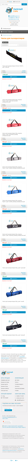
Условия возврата (19, 384)
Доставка (17, 380)
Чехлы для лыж (4, 390)
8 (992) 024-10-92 (14, 19)
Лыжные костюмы (5, 382)
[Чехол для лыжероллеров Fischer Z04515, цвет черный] (14, 56)
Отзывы (16, 390)
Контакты (17, 386)
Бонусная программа (19, 388)
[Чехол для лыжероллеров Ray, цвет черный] (14, 325)
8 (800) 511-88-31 (14, 17)
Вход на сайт (17, 1)
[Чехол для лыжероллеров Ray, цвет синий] (14, 292)
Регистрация (5, 397)
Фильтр (6, 42)
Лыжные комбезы (5, 388)
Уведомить (14, 76)
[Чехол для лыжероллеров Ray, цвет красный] (14, 258)
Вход (4, 396)
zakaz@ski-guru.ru (14, 16)
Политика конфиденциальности (9, 417)
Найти (24, 4)
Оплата (16, 382)
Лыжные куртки (4, 384)
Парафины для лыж (5, 380)
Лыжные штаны (4, 386)
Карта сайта (5, 418)
